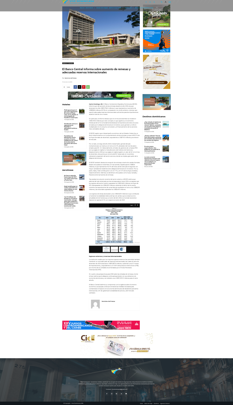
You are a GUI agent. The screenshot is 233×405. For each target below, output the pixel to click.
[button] (161, 2)
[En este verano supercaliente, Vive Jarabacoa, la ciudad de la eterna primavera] (166, 148)
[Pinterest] (84, 87)
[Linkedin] (116, 394)
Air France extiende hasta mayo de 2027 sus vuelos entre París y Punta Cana (70, 178)
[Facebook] (146, 2)
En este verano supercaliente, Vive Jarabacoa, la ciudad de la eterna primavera (152, 149)
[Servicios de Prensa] (95, 304)
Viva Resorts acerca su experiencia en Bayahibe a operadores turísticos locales (71, 127)
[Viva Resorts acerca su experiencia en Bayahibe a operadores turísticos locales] (81, 125)
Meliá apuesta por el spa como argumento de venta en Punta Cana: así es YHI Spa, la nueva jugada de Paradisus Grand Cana (71, 113)
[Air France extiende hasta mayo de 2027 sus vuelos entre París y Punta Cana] (81, 177)
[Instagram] (150, 2)
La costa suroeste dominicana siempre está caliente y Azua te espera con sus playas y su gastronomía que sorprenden (152, 160)
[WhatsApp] (88, 87)
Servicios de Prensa (70, 78)
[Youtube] (126, 394)
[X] (154, 2)
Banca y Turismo (68, 63)
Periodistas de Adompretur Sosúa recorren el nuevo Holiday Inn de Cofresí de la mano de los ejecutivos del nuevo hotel (71, 140)
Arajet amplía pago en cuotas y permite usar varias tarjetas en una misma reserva (71, 188)
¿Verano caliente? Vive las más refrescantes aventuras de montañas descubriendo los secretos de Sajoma (152, 138)
